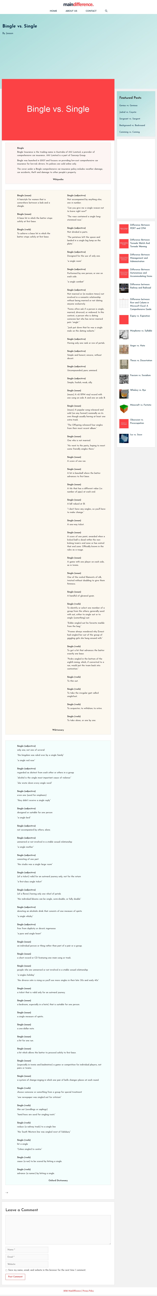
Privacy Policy (88, 1291)
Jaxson (9, 33)
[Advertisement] (76, 54)
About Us (71, 11)
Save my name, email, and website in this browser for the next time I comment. (47, 1270)
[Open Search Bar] (106, 11)
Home (53, 11)
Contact (91, 11)
